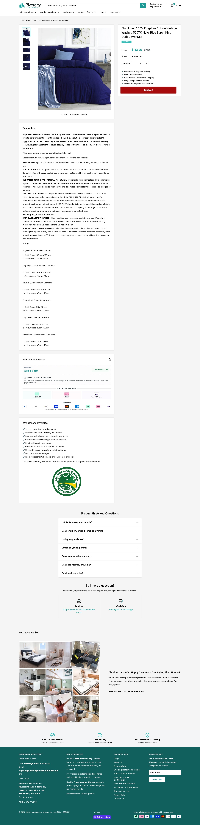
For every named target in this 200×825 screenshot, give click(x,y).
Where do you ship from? (74, 547)
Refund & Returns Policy (124, 773)
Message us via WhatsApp (121, 609)
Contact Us (119, 798)
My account (156, 6)
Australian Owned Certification (122, 778)
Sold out (148, 90)
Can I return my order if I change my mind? (83, 531)
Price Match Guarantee (124, 783)
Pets (102, 12)
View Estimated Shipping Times (80, 793)
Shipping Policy (120, 766)
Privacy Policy (120, 795)
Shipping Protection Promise (127, 770)
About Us (118, 762)
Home (21, 20)
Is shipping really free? (73, 539)
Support (114, 12)
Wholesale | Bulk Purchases (126, 787)
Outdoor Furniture (48, 12)
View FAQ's (24, 778)
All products (31, 20)
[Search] (143, 5)
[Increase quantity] (146, 63)
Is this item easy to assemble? (77, 522)
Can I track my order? (72, 573)
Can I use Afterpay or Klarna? (76, 564)
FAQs (116, 758)
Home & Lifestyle (85, 12)
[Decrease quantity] (134, 63)
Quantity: (126, 63)
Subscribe (157, 779)
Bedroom (67, 12)
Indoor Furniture (26, 12)
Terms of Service (121, 791)
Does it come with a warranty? (77, 556)
